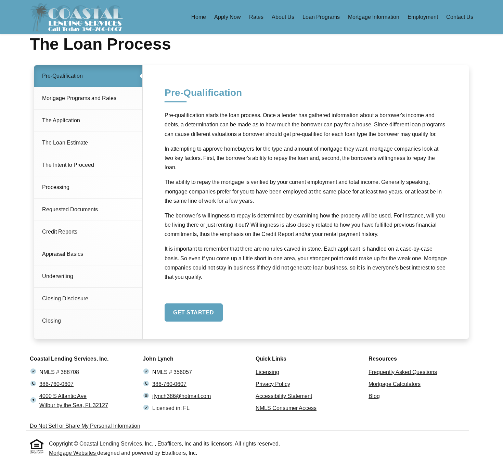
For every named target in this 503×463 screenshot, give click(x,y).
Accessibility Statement (284, 396)
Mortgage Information (373, 17)
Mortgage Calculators (395, 384)
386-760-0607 (56, 384)
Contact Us (459, 17)
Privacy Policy (273, 384)
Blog (374, 396)
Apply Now (227, 17)
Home (198, 17)
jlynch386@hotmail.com (181, 396)
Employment (423, 17)
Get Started (193, 312)
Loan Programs (321, 17)
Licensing (267, 372)
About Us (283, 17)
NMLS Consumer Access (286, 408)
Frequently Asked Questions (403, 372)
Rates (256, 17)
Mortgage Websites (73, 453)
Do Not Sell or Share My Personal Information (85, 426)
